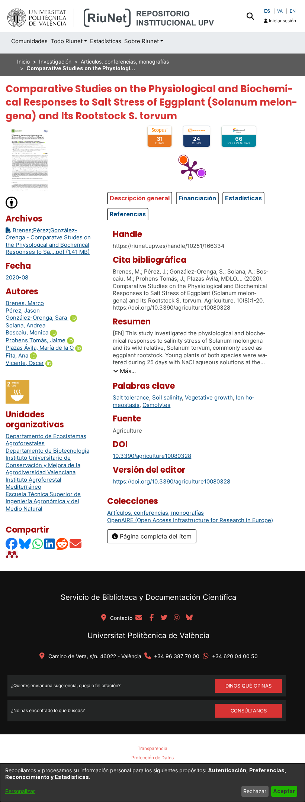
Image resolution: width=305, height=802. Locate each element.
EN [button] (293, 11)
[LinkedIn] (49, 543)
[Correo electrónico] (76, 543)
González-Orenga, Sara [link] (37, 317)
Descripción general (140, 198)
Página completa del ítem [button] (155, 536)
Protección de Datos (152, 757)
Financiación (197, 198)
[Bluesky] (25, 543)
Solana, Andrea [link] (25, 325)
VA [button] (280, 11)
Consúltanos (249, 711)
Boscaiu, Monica (27, 332)
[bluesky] (189, 618)
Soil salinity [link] (167, 397)
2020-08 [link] (17, 277)
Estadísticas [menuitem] (105, 41)
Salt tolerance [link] (131, 397)
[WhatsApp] (38, 543)
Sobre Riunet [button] (141, 41)
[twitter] (164, 618)
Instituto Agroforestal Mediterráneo (33, 483)
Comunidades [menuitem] (29, 41)
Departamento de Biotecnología (47, 450)
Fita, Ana (17, 355)
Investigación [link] (55, 61)
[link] (155, 512)
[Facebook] (12, 543)
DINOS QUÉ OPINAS (248, 686)
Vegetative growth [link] (209, 397)
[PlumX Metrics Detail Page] (190, 169)
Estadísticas (243, 198)
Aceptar (284, 791)
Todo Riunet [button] (67, 41)
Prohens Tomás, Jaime (35, 340)
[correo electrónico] (138, 618)
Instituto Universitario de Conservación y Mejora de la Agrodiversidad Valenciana (43, 465)
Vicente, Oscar (25, 362)
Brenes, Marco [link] (25, 303)
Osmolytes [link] (156, 404)
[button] (250, 16)
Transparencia (152, 748)
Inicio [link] (23, 61)
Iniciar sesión (282, 20)
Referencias (128, 214)
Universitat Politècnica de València (148, 635)
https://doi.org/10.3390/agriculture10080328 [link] (171, 481)
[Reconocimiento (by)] (12, 202)
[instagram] (176, 618)
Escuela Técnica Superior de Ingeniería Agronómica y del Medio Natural (43, 501)
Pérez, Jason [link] (23, 310)
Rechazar (254, 791)
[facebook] (151, 618)
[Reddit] (62, 543)
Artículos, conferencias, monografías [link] (125, 61)
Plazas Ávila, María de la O (40, 347)
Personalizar (20, 791)
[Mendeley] (13, 554)
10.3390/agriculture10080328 (152, 455)
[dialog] (152, 782)
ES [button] (267, 11)
